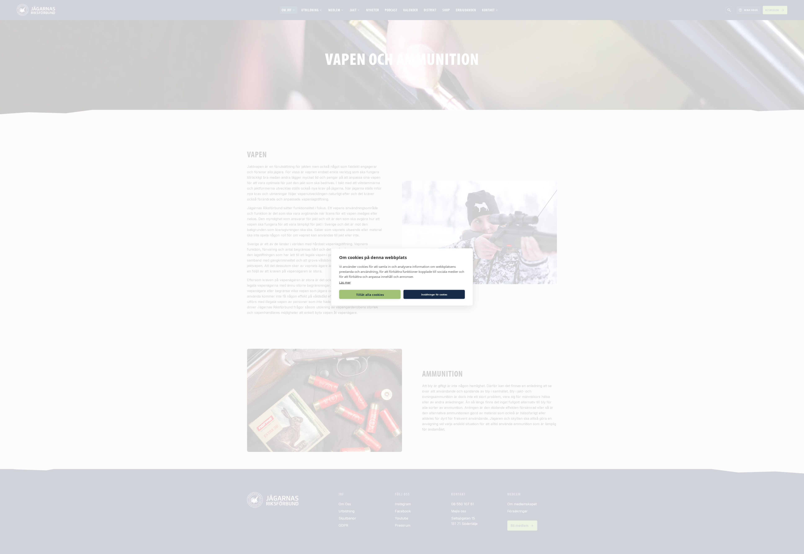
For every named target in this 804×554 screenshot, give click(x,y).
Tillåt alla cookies (370, 294)
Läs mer (345, 282)
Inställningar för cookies (434, 294)
